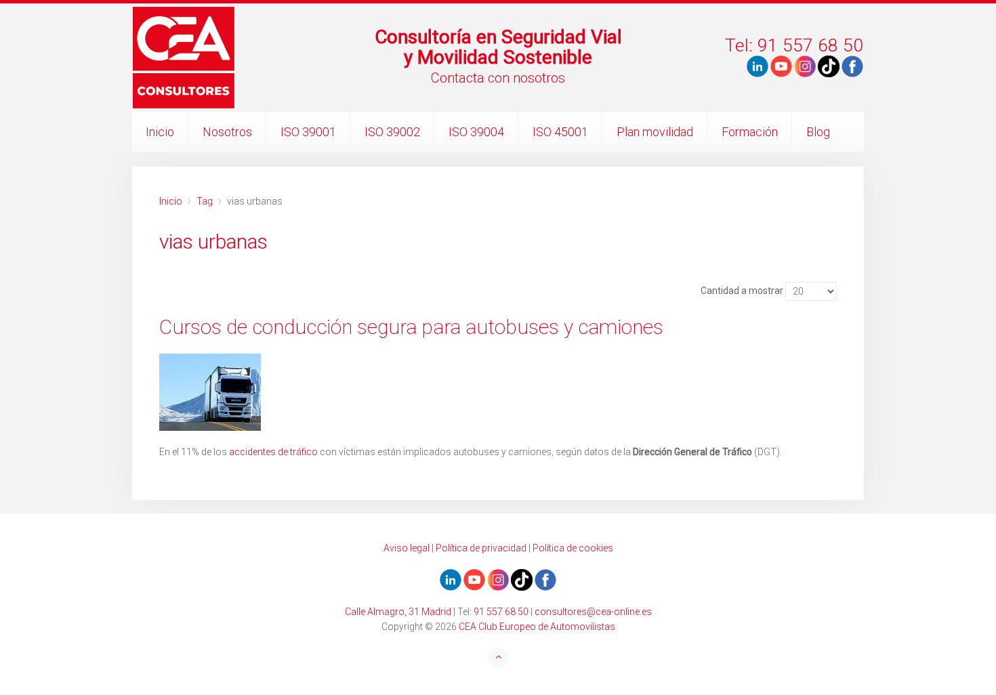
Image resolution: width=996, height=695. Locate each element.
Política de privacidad (481, 548)
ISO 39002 (392, 132)
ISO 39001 (308, 132)
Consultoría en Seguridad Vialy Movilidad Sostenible (498, 47)
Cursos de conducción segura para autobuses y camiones (411, 327)
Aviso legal (406, 548)
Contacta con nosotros (498, 78)
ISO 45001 (560, 132)
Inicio (160, 132)
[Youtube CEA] (757, 65)
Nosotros (227, 132)
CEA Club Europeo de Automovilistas (537, 626)
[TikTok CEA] (828, 65)
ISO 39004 (476, 132)
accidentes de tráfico (273, 451)
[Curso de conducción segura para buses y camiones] (498, 392)
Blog (818, 132)
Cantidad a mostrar (742, 290)
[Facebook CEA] (852, 65)
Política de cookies (573, 548)
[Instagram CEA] (805, 65)
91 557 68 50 (501, 611)
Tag (204, 201)
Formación (750, 132)
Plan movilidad (655, 132)
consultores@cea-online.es (593, 611)
